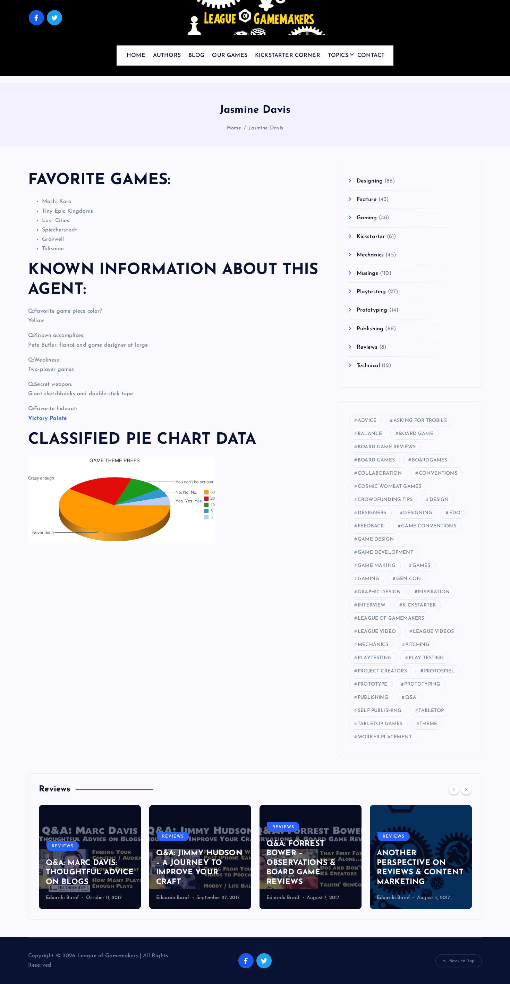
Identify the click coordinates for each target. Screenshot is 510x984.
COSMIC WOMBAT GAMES (389, 486)
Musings (367, 273)
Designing (370, 181)
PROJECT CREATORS (382, 671)
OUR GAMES (229, 55)
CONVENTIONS (438, 473)
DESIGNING (417, 513)
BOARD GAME (416, 433)
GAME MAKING (377, 565)
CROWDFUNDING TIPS (385, 499)
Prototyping (372, 310)
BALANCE (370, 433)
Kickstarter (371, 236)
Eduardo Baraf (62, 897)
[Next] (466, 789)
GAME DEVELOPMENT (385, 552)
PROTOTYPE (372, 684)
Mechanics (370, 255)
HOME (136, 55)
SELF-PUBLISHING (379, 710)
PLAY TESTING (426, 658)
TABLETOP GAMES (380, 724)
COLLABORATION (380, 473)
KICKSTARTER (419, 605)
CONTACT (370, 55)
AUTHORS (167, 55)
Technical (368, 365)
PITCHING (417, 644)
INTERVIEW (371, 605)
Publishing (370, 329)
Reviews (367, 347)
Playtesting (371, 292)
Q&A (410, 697)
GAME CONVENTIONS (428, 526)
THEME (428, 724)
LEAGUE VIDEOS (433, 631)
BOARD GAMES (376, 460)
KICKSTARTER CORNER (287, 55)
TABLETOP (431, 710)
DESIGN (439, 499)
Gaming (367, 218)
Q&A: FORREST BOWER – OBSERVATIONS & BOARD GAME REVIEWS (300, 863)
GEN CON (408, 579)
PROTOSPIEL (439, 671)
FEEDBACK (371, 526)
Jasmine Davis (266, 128)
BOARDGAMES (430, 460)
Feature (366, 199)
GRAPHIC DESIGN (379, 592)
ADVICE (367, 420)
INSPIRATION (434, 592)
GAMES (422, 565)
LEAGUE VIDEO (377, 631)
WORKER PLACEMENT (385, 737)
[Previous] (454, 789)
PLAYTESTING (375, 658)
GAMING (368, 579)
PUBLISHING (373, 697)
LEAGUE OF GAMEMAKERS (391, 618)
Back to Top (462, 961)
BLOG (196, 55)
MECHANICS (373, 644)
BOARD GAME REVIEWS (387, 447)
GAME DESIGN (376, 539)
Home (234, 128)
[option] (90, 857)
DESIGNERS (372, 513)
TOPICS (338, 55)
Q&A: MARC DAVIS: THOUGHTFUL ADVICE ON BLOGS (90, 872)
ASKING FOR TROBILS (420, 420)
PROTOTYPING (422, 684)
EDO (454, 513)
